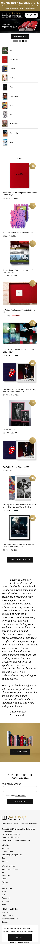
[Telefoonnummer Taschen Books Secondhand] (31, 15)
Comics (12, 69)
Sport (11, 142)
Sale (3, 858)
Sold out (5, 861)
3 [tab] (20, 41)
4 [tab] (23, 41)
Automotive (13, 59)
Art (11, 50)
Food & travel (7, 888)
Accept (20, 937)
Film (11, 87)
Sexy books (14, 133)
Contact (4, 922)
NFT (11, 114)
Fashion (12, 78)
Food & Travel (14, 96)
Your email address (11, 784)
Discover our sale (20, 559)
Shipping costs (7, 916)
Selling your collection (10, 919)
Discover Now (28, 35)
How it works (6, 912)
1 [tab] (14, 41)
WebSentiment (24, 942)
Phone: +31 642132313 (10, 837)
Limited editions (8, 852)
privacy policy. (20, 796)
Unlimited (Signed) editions (12, 855)
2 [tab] (17, 41)
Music (12, 105)
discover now (20, 752)
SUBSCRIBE (20, 801)
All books (5, 848)
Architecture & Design (10, 869)
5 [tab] (26, 41)
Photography (14, 124)
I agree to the (15, 796)
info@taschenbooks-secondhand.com (16, 840)
